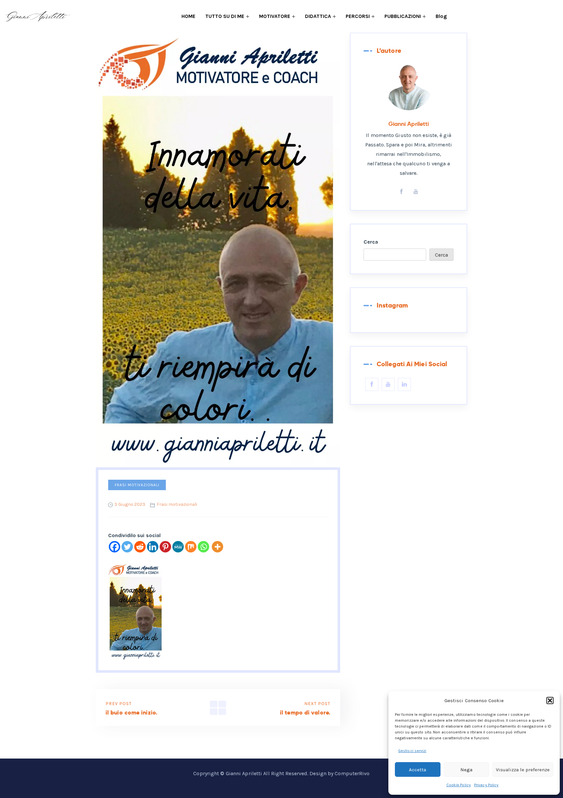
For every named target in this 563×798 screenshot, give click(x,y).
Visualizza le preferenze (523, 770)
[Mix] (190, 546)
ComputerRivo (352, 773)
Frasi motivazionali (137, 485)
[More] (217, 546)
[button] (550, 700)
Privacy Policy (486, 785)
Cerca (371, 242)
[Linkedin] (152, 546)
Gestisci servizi (412, 750)
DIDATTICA (318, 16)
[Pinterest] (165, 546)
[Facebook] (114, 546)
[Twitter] (127, 546)
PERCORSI (358, 16)
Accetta (417, 770)
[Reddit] (140, 546)
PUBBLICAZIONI (402, 16)
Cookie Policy (458, 785)
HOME (188, 16)
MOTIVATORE (274, 16)
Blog (441, 16)
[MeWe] (178, 546)
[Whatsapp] (203, 546)
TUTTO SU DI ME (224, 16)
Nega (466, 770)
